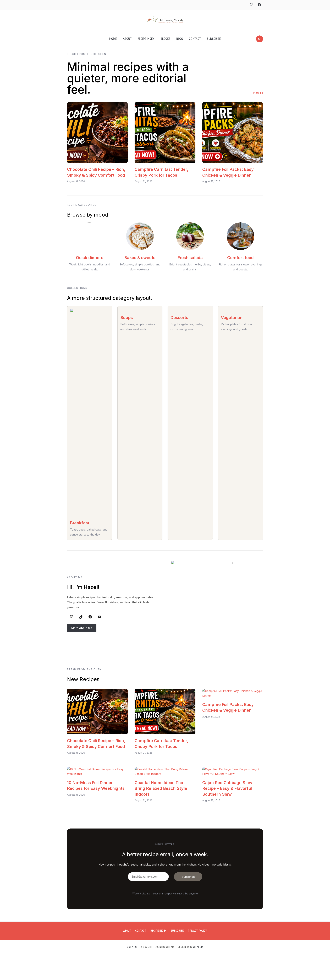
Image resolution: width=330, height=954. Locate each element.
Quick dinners (89, 257)
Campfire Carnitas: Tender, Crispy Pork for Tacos (161, 172)
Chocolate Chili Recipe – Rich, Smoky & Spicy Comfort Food (96, 172)
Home (113, 38)
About (127, 38)
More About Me (81, 628)
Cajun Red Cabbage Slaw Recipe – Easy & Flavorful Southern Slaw (227, 788)
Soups (126, 317)
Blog (179, 38)
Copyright (133, 947)
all (261, 93)
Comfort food (240, 257)
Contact (195, 38)
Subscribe (214, 38)
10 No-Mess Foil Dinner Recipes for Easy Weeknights (96, 785)
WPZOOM (198, 947)
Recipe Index (146, 38)
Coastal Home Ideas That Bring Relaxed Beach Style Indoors (161, 788)
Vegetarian (232, 317)
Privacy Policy (197, 930)
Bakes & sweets (139, 257)
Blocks (165, 38)
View (256, 93)
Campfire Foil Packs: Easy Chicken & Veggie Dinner (228, 172)
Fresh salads (190, 257)
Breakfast (79, 522)
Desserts (179, 317)
